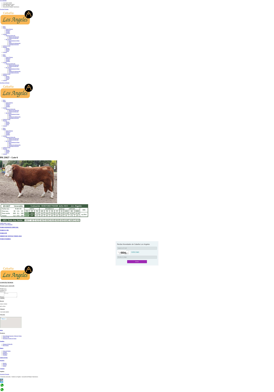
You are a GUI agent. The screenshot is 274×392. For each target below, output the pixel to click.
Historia (7, 48)
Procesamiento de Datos (14, 40)
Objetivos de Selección (14, 36)
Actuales (8, 31)
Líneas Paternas (9, 29)
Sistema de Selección (10, 35)
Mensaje (2, 296)
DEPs (10, 42)
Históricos (8, 30)
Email (1, 291)
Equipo (7, 51)
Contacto (5, 52)
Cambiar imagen (135, 252)
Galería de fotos (4, 357)
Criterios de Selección (13, 38)
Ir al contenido (3, 0)
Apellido (2, 290)
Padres (4, 27)
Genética (5, 34)
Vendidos (8, 33)
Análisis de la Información (14, 43)
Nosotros (5, 47)
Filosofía (8, 49)
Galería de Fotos (6, 45)
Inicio (4, 26)
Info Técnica (8, 39)
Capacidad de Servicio (14, 44)
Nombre (2, 288)
